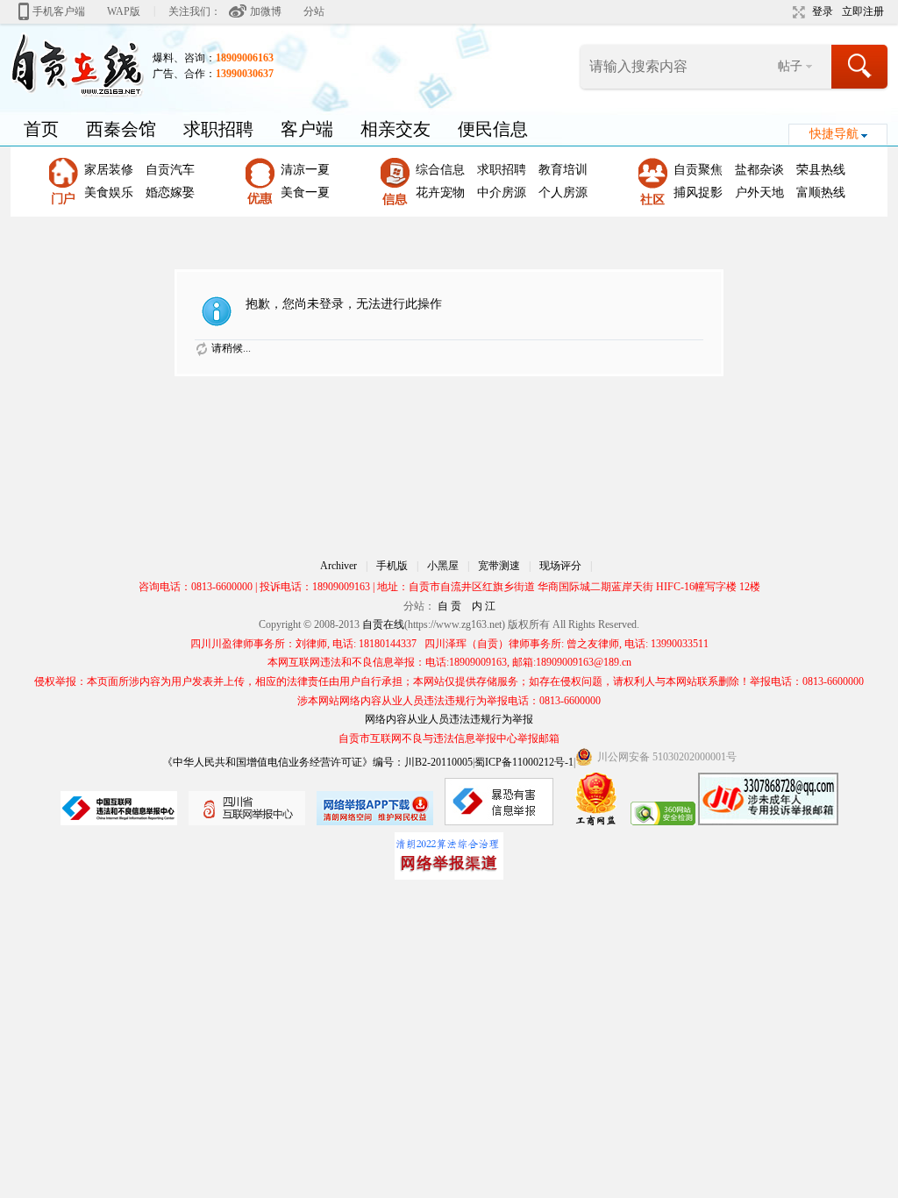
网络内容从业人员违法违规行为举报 (449, 719)
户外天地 (759, 192)
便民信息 (493, 129)
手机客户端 (58, 11)
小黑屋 (443, 566)
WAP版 (123, 11)
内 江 (483, 606)
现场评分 (560, 566)
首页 (41, 129)
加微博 (266, 11)
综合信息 (440, 169)
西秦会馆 (121, 129)
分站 (313, 11)
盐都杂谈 (759, 169)
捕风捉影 (698, 192)
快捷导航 (834, 133)
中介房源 (501, 192)
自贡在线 (383, 624)
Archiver (338, 566)
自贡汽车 (170, 169)
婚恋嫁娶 (170, 192)
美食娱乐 (108, 192)
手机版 (392, 566)
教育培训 (563, 169)
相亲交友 (395, 129)
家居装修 (108, 169)
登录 (822, 11)
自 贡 (449, 606)
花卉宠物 (440, 192)
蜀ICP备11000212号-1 (524, 762)
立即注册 (863, 11)
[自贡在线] (77, 64)
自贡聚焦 (698, 169)
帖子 (790, 66)
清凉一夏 (305, 169)
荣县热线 (820, 169)
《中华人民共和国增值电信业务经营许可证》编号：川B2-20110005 (317, 762)
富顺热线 (820, 192)
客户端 (307, 129)
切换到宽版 (797, 12)
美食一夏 (305, 192)
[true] (860, 67)
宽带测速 (499, 566)
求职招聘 (218, 129)
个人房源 (563, 192)
